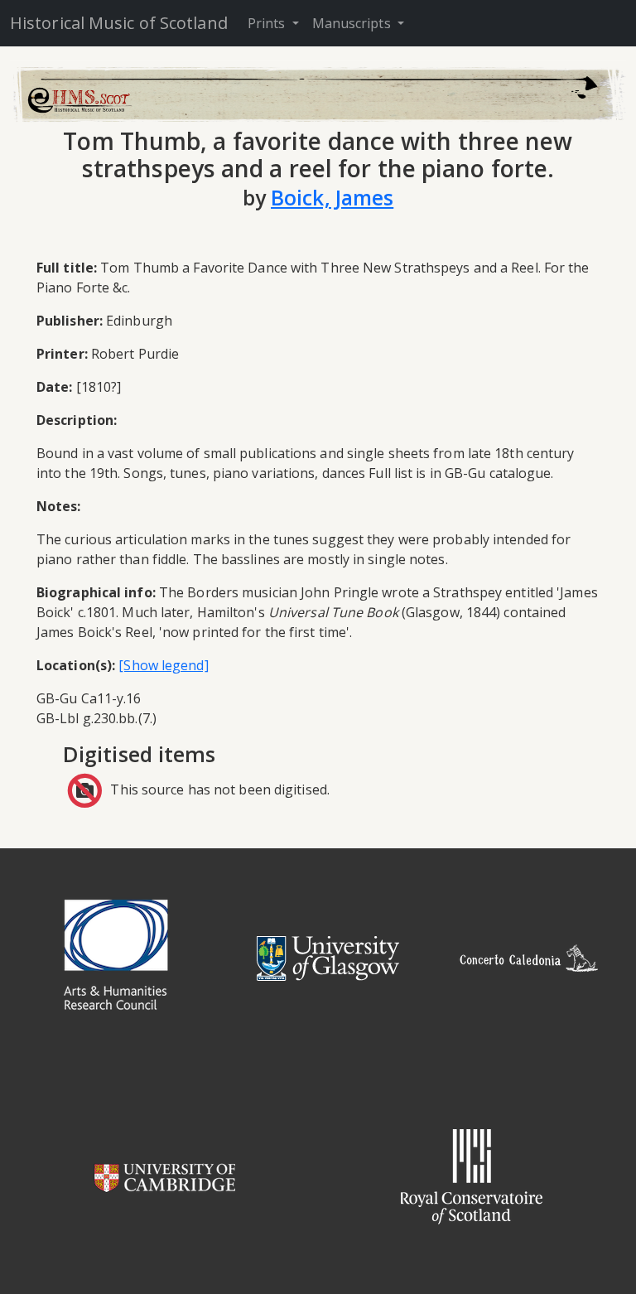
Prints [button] (268, 23)
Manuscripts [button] (353, 23)
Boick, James (332, 197)
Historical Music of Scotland (119, 23)
